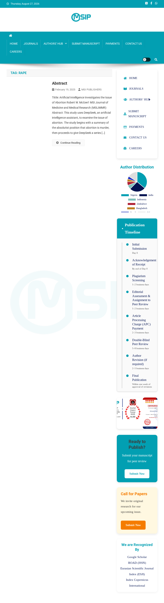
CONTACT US (133, 43)
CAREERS (16, 51)
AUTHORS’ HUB (53, 43)
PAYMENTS (113, 43)
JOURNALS (31, 43)
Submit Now (137, 473)
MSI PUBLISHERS (91, 89)
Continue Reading (70, 142)
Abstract (59, 83)
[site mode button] (147, 60)
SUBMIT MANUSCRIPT (86, 43)
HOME (14, 43)
